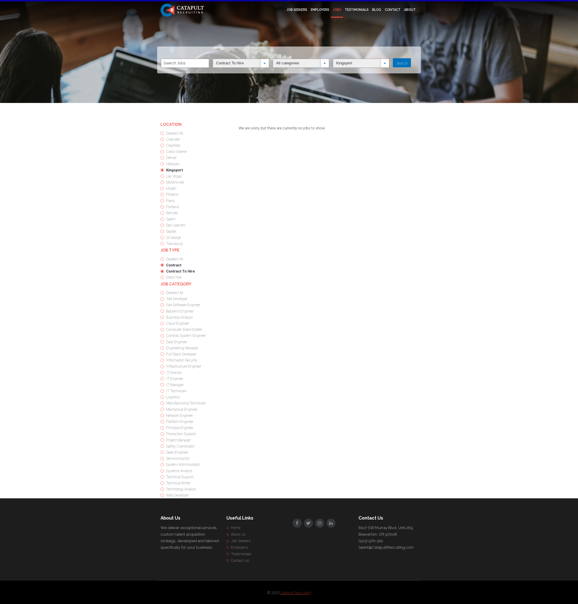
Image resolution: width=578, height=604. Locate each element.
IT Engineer (174, 379)
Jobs (337, 10)
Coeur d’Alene (176, 151)
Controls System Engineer (186, 335)
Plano (170, 201)
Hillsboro (172, 164)
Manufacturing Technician (186, 403)
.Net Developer (176, 299)
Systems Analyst (179, 471)
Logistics (173, 397)
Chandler (173, 139)
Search (402, 63)
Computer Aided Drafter (184, 329)
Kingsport (174, 170)
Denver (171, 158)
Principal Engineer (179, 428)
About (410, 10)
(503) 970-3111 (371, 541)
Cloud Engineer (177, 323)
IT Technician (176, 391)
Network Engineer (179, 415)
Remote (172, 213)
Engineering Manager (182, 348)
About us (238, 534)
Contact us (240, 560)
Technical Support (179, 477)
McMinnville (175, 182)
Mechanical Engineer (181, 409)
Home (235, 527)
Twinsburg (174, 244)
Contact (393, 10)
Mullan (171, 188)
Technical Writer (178, 483)
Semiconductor (177, 458)
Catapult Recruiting (295, 592)
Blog (376, 10)
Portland (172, 207)
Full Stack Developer (181, 354)
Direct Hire (174, 277)
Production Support (181, 434)
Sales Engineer (177, 452)
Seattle (171, 231)
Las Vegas (174, 176)
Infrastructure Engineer (183, 366)
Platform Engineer (179, 422)
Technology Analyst (181, 489)
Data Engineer (176, 342)
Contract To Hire (180, 271)
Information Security (181, 360)
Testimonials (356, 10)
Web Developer (177, 495)
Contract (173, 265)
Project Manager (178, 440)
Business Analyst (179, 317)
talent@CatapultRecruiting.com (386, 547)
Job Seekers (297, 10)
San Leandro (175, 225)
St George (173, 238)
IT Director (174, 373)
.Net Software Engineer (183, 305)
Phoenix (172, 194)
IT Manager (175, 385)
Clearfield (173, 145)
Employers (320, 10)
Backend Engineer (179, 311)
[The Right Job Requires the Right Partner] (183, 9)
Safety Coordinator (180, 446)
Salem (171, 219)
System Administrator (183, 464)
